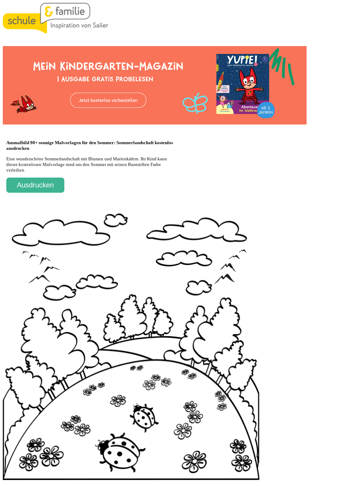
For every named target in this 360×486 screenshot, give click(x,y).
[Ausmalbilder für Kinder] (55, 31)
